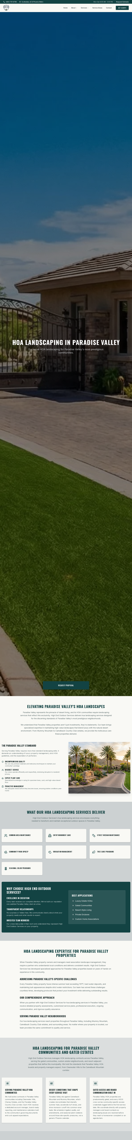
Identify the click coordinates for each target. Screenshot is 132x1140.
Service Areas (97, 8)
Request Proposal (66, 685)
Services (84, 8)
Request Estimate (122, 2)
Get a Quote (122, 8)
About (73, 8)
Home (65, 8)
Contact (109, 8)
